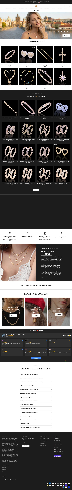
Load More (36, 358)
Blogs (65, 8)
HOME (14, 8)
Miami (3, 476)
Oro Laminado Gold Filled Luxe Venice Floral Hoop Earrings (27, 184)
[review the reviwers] (22, 340)
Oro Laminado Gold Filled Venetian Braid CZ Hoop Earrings (61, 140)
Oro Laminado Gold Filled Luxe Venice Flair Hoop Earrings (61, 184)
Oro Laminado (61, 31)
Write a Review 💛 (67, 335)
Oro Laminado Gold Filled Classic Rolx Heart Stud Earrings (61, 162)
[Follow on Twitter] (5, 479)
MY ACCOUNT (8, 8)
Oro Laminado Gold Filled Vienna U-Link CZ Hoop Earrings (27, 140)
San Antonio (4, 469)
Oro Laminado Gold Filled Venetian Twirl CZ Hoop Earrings (10, 162)
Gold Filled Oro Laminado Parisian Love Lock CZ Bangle (44, 118)
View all (36, 190)
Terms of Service (43, 445)
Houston (3, 471)
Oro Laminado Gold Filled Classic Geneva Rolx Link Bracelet (10, 118)
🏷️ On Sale (59, 8)
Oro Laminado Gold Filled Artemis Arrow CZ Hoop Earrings (44, 140)
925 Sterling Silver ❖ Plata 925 (47, 8)
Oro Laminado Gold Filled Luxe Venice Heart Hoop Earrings (10, 184)
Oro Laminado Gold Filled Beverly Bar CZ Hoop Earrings (45, 162)
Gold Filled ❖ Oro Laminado (31, 8)
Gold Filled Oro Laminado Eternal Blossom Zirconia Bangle (27, 118)
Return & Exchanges (43, 440)
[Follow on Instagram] (7, 479)
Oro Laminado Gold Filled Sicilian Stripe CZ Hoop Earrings (10, 140)
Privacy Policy (42, 443)
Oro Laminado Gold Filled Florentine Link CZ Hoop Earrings (27, 162)
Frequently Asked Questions (45, 438)
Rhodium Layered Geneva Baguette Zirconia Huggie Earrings (61, 118)
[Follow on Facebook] (2, 479)
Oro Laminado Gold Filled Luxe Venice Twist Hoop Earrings (44, 184)
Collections (20, 8)
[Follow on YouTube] (10, 479)
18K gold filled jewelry (36, 93)
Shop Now (66, 35)
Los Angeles (4, 467)
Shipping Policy (42, 441)
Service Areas (36, 10)
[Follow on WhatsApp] (15, 479)
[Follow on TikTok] (13, 479)
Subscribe (26, 445)
